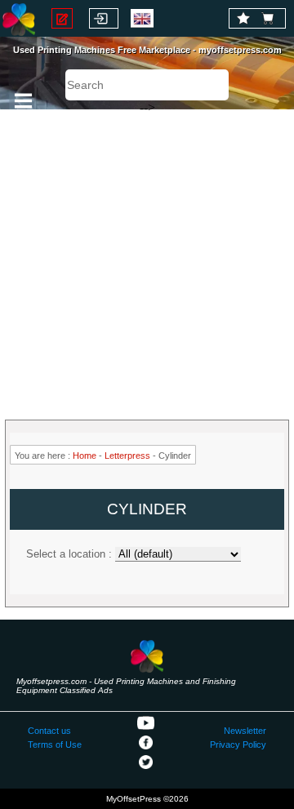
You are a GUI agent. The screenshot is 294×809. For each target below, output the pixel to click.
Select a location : (69, 554)
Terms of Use (55, 744)
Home (84, 455)
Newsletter (245, 731)
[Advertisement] (147, 257)
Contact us (49, 731)
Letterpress (127, 455)
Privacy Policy (238, 744)
